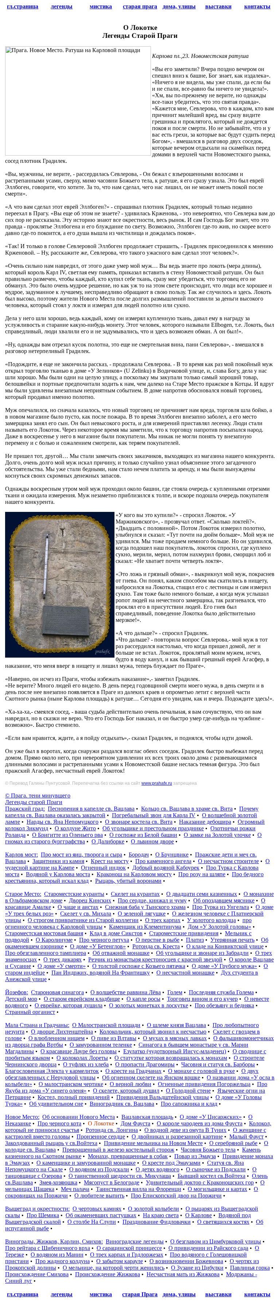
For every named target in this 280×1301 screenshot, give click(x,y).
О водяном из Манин (57, 1254)
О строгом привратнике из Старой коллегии (83, 920)
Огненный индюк (103, 868)
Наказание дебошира (205, 822)
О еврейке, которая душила (68, 1005)
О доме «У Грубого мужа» (224, 966)
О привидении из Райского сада (208, 1248)
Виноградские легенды (135, 1241)
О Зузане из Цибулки (197, 1268)
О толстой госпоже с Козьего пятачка (138, 966)
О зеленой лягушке (142, 913)
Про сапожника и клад (189, 1104)
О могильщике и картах (217, 1189)
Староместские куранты (74, 894)
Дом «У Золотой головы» (219, 927)
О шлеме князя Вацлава (176, 1025)
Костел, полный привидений (74, 1097)
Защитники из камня (58, 861)
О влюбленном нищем (56, 1038)
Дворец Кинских (90, 900)
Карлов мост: (21, 854)
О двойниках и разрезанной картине (177, 1136)
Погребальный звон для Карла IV (153, 815)
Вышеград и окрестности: (37, 1209)
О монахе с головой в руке (201, 1071)
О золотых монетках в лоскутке (148, 1005)
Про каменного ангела (163, 861)
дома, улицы (179, 6)
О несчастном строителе (228, 861)
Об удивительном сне (56, 1104)
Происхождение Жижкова (107, 1274)
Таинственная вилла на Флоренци (138, 1189)
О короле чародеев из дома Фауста (199, 1123)
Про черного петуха (104, 940)
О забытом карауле (119, 1261)
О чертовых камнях (97, 1209)
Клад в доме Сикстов (116, 933)
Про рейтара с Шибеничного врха (47, 1248)
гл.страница (22, 6)
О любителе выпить (99, 1195)
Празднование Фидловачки (156, 1222)
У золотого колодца (211, 920)
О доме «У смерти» (62, 966)
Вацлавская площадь (147, 1117)
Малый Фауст (246, 1136)
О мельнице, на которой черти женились (113, 1268)
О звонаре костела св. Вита (138, 822)
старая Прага (140, 1294)
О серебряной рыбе (233, 1143)
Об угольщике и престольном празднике (153, 828)
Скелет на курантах (135, 894)
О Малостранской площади (106, 1025)
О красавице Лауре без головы (78, 1051)
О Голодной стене (188, 1091)
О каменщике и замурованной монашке (86, 1163)
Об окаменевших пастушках (101, 1215)
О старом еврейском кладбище (82, 999)
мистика (101, 6)
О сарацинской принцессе (129, 1248)
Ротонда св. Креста (156, 946)
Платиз (195, 940)
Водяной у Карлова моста (58, 874)
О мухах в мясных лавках (175, 1038)
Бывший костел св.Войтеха (211, 1176)
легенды (62, 6)
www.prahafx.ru (156, 783)
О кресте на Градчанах (133, 1071)
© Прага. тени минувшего (37, 795)
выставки (218, 6)
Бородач (139, 854)
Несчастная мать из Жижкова (183, 1274)
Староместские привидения (183, 933)
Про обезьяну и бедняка (224, 1005)
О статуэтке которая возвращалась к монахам (170, 1058)
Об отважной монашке (121, 953)
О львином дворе (152, 841)
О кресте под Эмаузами (171, 1163)
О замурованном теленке (101, 1045)
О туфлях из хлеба (86, 1064)
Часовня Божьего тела (208, 1150)
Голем (174, 992)
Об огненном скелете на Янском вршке (151, 1077)
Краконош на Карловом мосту (134, 874)
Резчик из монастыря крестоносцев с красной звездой (155, 959)
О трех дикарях (62, 959)
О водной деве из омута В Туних (185, 1130)
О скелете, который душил (126, 1091)
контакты (257, 6)
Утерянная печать (232, 940)
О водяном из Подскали (99, 1169)
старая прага (140, 6)
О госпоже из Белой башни (143, 835)
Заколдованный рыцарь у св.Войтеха (51, 1143)
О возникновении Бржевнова (186, 1261)
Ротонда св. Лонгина (112, 1130)
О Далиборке (108, 841)
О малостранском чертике (71, 1084)
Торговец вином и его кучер (202, 999)
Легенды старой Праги (33, 802)
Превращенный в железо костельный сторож (118, 1150)
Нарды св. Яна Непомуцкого (62, 822)
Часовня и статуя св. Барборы (218, 1064)
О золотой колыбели (153, 1209)
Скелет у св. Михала (85, 913)
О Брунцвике (171, 854)
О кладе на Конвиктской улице (225, 946)
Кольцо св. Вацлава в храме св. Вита (187, 809)
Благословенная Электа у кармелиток (52, 1071)
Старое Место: (23, 894)
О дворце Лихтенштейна (62, 1031)
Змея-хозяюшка (58, 1182)
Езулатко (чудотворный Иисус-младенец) (174, 1051)
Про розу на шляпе (201, 874)
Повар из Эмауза (195, 1156)
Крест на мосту (110, 861)
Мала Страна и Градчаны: (37, 1025)
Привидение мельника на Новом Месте (153, 1143)
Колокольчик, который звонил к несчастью (153, 1031)
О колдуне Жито (75, 828)
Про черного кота (59, 1123)
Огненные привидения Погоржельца (204, 1084)
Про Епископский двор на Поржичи (176, 1195)
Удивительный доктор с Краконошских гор (200, 1182)
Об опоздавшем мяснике (223, 900)
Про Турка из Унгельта (220, 907)
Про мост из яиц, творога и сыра (81, 854)
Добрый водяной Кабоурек (165, 868)
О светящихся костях (223, 1222)
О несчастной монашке (185, 972)
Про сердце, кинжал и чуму (152, 900)
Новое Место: (22, 1117)
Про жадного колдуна (62, 1261)
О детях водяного (157, 1169)
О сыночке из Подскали (216, 1169)
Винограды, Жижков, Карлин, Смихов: (54, 1241)
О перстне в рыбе (157, 940)
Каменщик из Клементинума (145, 927)
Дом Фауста (135, 1123)
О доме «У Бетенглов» (98, 946)
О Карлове (198, 1215)
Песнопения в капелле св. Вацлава (91, 809)
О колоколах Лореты (82, 1058)
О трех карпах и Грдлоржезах (126, 1254)
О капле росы (143, 999)
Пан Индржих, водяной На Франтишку (100, 972)
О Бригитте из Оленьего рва (67, 835)
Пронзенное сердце (101, 1136)
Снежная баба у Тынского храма (145, 907)
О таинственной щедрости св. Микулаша (120, 1176)
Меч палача (75, 1189)
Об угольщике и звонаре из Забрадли (202, 953)
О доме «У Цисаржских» (211, 1117)
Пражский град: (25, 809)
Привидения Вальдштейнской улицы (162, 1097)
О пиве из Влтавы (113, 1038)
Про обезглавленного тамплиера (45, 953)
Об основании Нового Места (78, 1117)
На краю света (161, 1215)
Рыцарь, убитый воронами (128, 881)
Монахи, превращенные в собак (128, 1156)
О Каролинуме (54, 940)
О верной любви (130, 1084)
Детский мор (21, 999)
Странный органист (30, 1012)
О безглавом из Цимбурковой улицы (215, 1241)
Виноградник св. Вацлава (122, 1104)
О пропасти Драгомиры (145, 1064)
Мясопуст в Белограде (111, 1182)
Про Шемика (43, 1215)
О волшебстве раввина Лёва (125, 992)
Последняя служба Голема (221, 992)
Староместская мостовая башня (44, 933)
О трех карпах (162, 920)
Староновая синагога (57, 992)
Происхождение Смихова (37, 1274)
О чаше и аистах (78, 907)
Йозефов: (16, 992)
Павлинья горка (250, 1268)
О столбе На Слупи (91, 1222)
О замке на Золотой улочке (217, 835)
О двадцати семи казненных (201, 894)
